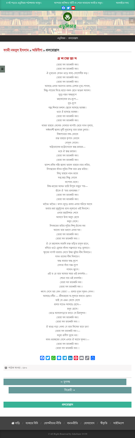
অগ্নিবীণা (37, 50)
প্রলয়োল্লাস (67, 58)
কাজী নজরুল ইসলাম (16, 50)
